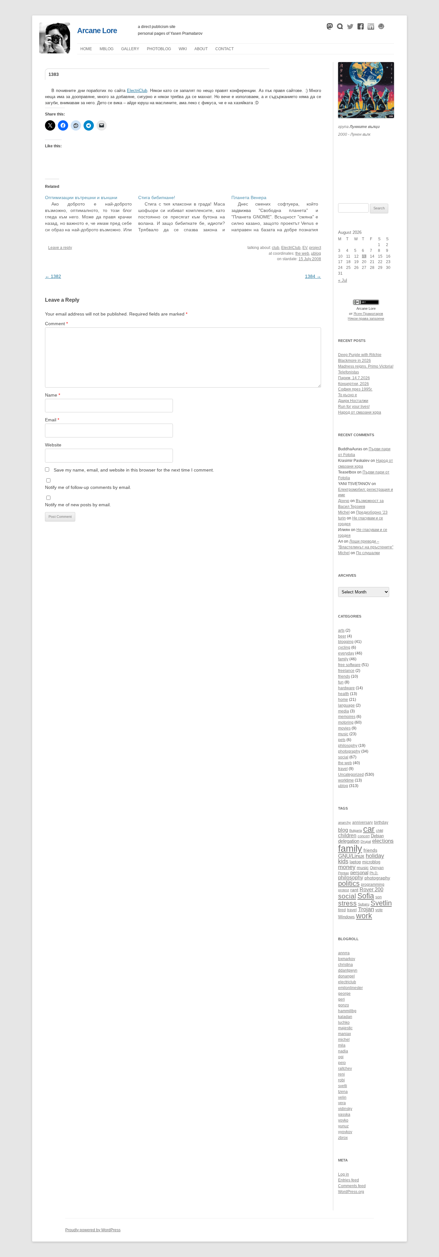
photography (349, 751)
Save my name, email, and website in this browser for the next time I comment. (134, 470)
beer (342, 636)
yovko (343, 1120)
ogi (341, 1057)
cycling (344, 647)
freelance (346, 671)
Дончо (343, 501)
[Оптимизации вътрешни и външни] (91, 213)
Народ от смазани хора (359, 412)
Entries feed (348, 1180)
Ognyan (377, 868)
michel (344, 1039)
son (378, 897)
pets (341, 740)
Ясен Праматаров (368, 314)
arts (341, 630)
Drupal (366, 841)
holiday (375, 856)
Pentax (343, 873)
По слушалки (368, 553)
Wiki (183, 49)
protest (343, 890)
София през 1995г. (355, 389)
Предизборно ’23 (372, 512)
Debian (377, 836)
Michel (344, 512)
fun (341, 682)
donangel (346, 976)
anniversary (362, 822)
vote (379, 910)
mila (341, 1045)
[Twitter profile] (350, 28)
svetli (342, 1086)
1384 (313, 276)
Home (86, 49)
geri (341, 999)
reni (341, 1074)
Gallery (130, 49)
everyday (346, 653)
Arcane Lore (97, 30)
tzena (343, 1092)
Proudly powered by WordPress (93, 1230)
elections (383, 841)
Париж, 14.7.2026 (354, 378)
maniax (344, 1034)
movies (344, 728)
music (343, 734)
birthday (381, 822)
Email (52, 419)
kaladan (345, 1017)
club (275, 248)
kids (343, 861)
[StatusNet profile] (340, 28)
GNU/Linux (351, 856)
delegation (348, 841)
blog (343, 830)
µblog (106, 49)
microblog (371, 862)
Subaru (363, 904)
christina (345, 965)
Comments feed (352, 1186)
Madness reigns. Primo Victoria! (365, 366)
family (343, 659)
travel (343, 769)
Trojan (366, 909)
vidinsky (345, 1109)
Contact (224, 49)
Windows (346, 917)
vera (342, 1103)
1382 (53, 276)
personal (359, 872)
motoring (346, 722)
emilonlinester (350, 988)
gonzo (343, 1005)
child (379, 830)
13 (364, 256)
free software (349, 665)
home (343, 700)
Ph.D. (374, 873)
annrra (344, 953)
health (343, 694)
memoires (346, 717)
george (344, 994)
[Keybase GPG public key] (381, 28)
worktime (346, 780)
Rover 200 (371, 889)
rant (354, 889)
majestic (345, 1028)
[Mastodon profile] (330, 28)
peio (342, 1063)
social (343, 757)
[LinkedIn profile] (371, 28)
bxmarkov (346, 959)
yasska (344, 1114)
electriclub (347, 982)
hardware (346, 688)
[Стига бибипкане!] (184, 213)
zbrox (343, 1138)
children (347, 835)
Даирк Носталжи (353, 401)
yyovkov (345, 1132)
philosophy (347, 746)
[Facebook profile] (360, 28)
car (369, 829)
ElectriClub (137, 90)
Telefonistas (348, 372)
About (201, 49)
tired (342, 910)
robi (341, 1080)
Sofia (365, 896)
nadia (343, 1051)
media (343, 711)
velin (342, 1097)
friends (344, 676)
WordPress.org (351, 1192)
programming (372, 884)
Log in (343, 1174)
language (346, 705)
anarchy (344, 822)
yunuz (343, 1126)
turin (342, 518)
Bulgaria (355, 830)
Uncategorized (351, 774)
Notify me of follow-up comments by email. (88, 487)
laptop (355, 862)
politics (349, 883)
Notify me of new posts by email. (78, 504)
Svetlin (381, 903)
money (346, 867)
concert (364, 836)
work (364, 916)
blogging (346, 642)
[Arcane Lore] (54, 51)
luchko (344, 1022)
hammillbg (347, 1011)
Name (52, 395)
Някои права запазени (366, 318)
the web (302, 253)
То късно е (347, 395)
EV (304, 248)
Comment (56, 323)
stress (347, 903)
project (315, 248)
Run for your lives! (354, 406)
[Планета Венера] (278, 213)
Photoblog (159, 49)
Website (53, 444)
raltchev (345, 1068)
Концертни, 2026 (353, 384)
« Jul (342, 280)
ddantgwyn (347, 970)
